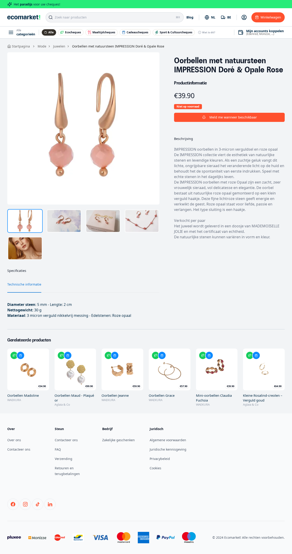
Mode (42, 46)
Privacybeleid (160, 459)
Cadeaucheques (137, 32)
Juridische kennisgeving (168, 449)
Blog (189, 17)
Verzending (63, 459)
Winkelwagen (271, 17)
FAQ (58, 449)
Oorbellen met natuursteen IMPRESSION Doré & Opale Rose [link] (118, 46)
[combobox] (210, 17)
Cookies (155, 468)
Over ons (14, 440)
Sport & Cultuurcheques (176, 32)
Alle (51, 32)
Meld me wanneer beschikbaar (233, 117)
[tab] (25, 221)
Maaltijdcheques (103, 32)
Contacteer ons (18, 449)
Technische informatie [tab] (24, 284)
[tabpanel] (83, 128)
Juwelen (59, 46)
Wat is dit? (208, 32)
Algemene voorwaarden (168, 440)
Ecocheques (73, 32)
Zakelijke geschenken (118, 440)
